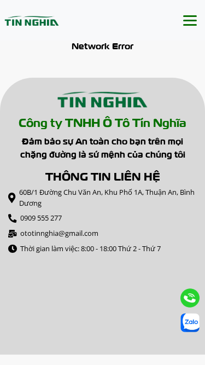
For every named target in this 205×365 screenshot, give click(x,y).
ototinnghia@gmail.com (59, 233)
